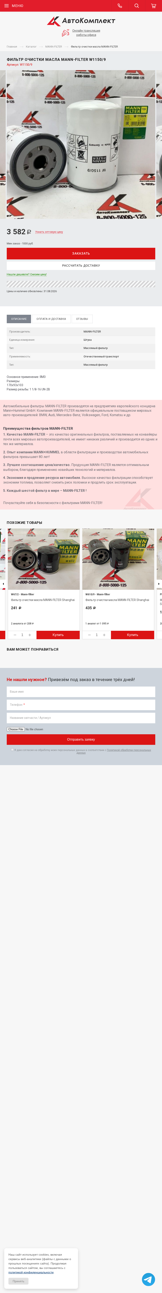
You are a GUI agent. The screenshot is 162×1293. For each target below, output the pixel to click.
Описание (19, 318)
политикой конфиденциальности (31, 1272)
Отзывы (82, 318)
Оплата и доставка (51, 318)
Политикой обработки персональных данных (113, 751)
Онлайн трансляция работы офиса (86, 33)
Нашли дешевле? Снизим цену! (27, 274)
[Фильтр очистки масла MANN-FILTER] (81, 144)
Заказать (81, 253)
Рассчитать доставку (81, 265)
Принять (18, 1281)
